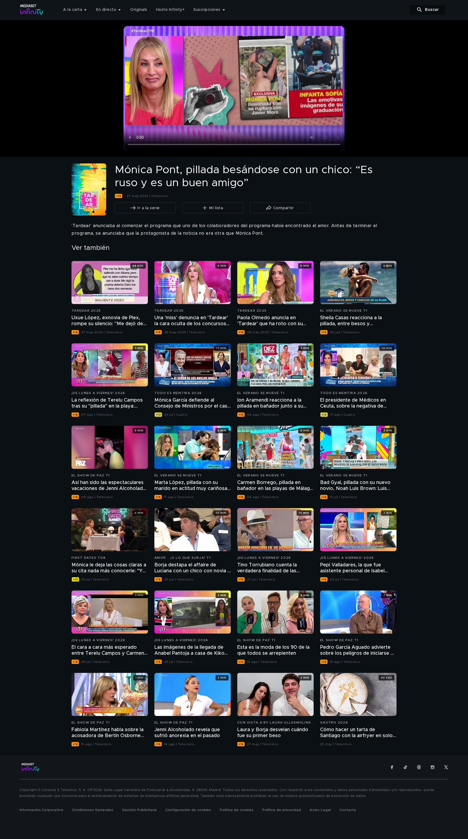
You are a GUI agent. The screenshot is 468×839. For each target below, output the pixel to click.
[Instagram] (432, 767)
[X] (446, 767)
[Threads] (419, 767)
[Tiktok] (405, 767)
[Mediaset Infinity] (32, 9)
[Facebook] (391, 767)
